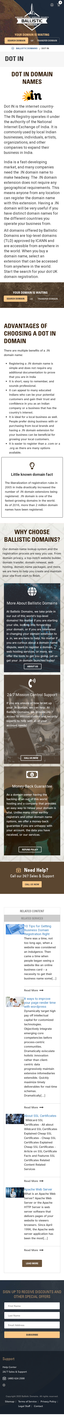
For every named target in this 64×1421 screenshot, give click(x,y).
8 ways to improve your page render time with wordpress (40, 1003)
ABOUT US (32, 666)
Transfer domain (47, 40)
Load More (32, 1263)
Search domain (16, 40)
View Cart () (58, 5)
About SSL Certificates (40, 1116)
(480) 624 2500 (16, 1378)
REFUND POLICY (30, 849)
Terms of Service (27, 1401)
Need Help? (32, 872)
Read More (31, 990)
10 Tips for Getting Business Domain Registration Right (37, 930)
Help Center (10, 1367)
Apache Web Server (38, 1189)
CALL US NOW (31, 758)
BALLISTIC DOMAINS (27, 49)
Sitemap (9, 1401)
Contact (38, 1406)
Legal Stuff (24, 1406)
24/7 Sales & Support (15, 1371)
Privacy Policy (48, 1401)
